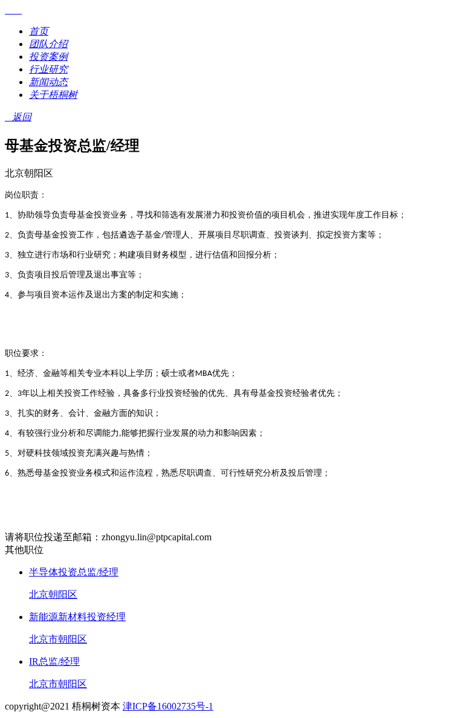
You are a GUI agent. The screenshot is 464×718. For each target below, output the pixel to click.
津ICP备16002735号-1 (168, 706)
